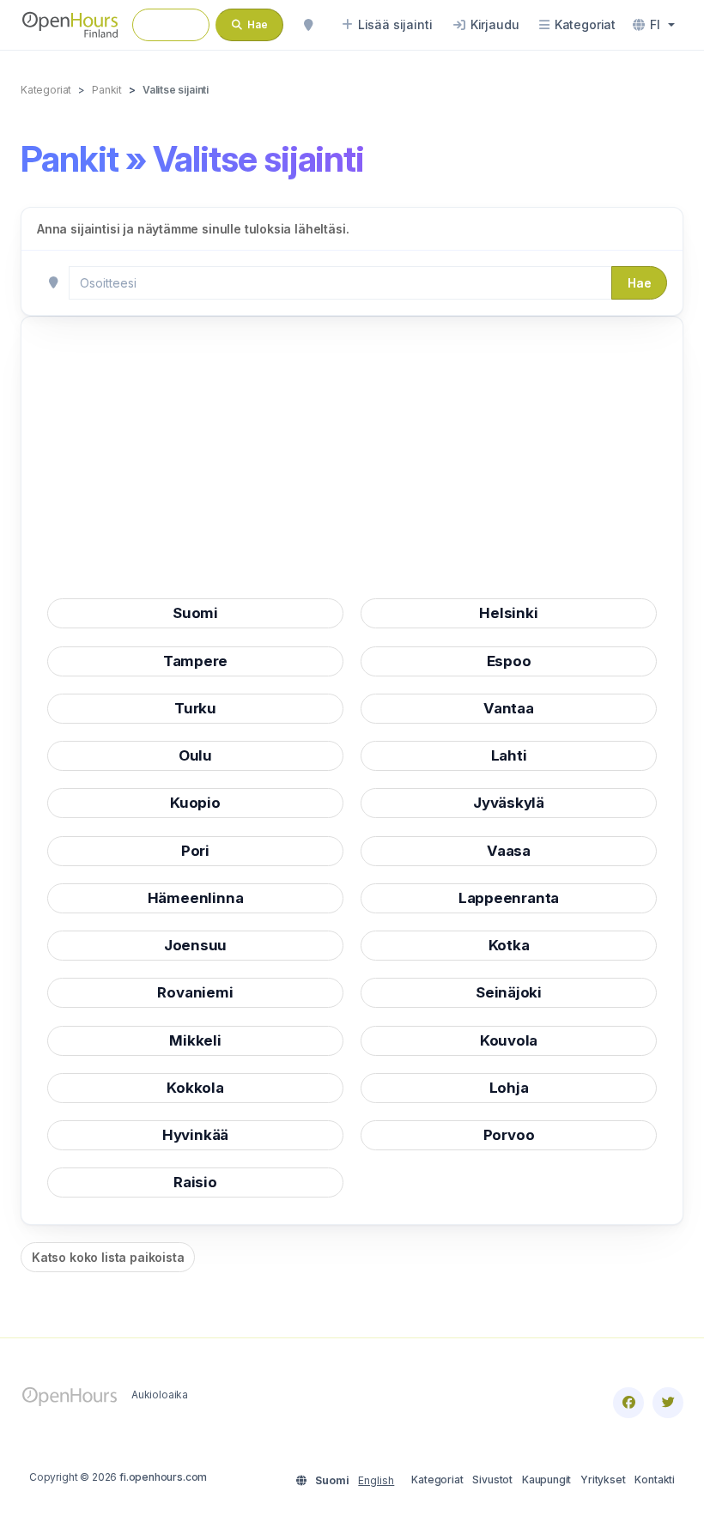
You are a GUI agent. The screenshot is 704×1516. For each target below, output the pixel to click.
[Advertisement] (352, 463)
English (376, 1480)
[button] (653, 25)
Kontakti (654, 1479)
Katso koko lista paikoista (108, 1257)
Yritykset (602, 1479)
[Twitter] (667, 1402)
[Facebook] (628, 1402)
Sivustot (492, 1479)
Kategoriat (437, 1479)
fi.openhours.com (163, 1477)
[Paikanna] (308, 25)
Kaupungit (546, 1479)
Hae (639, 283)
